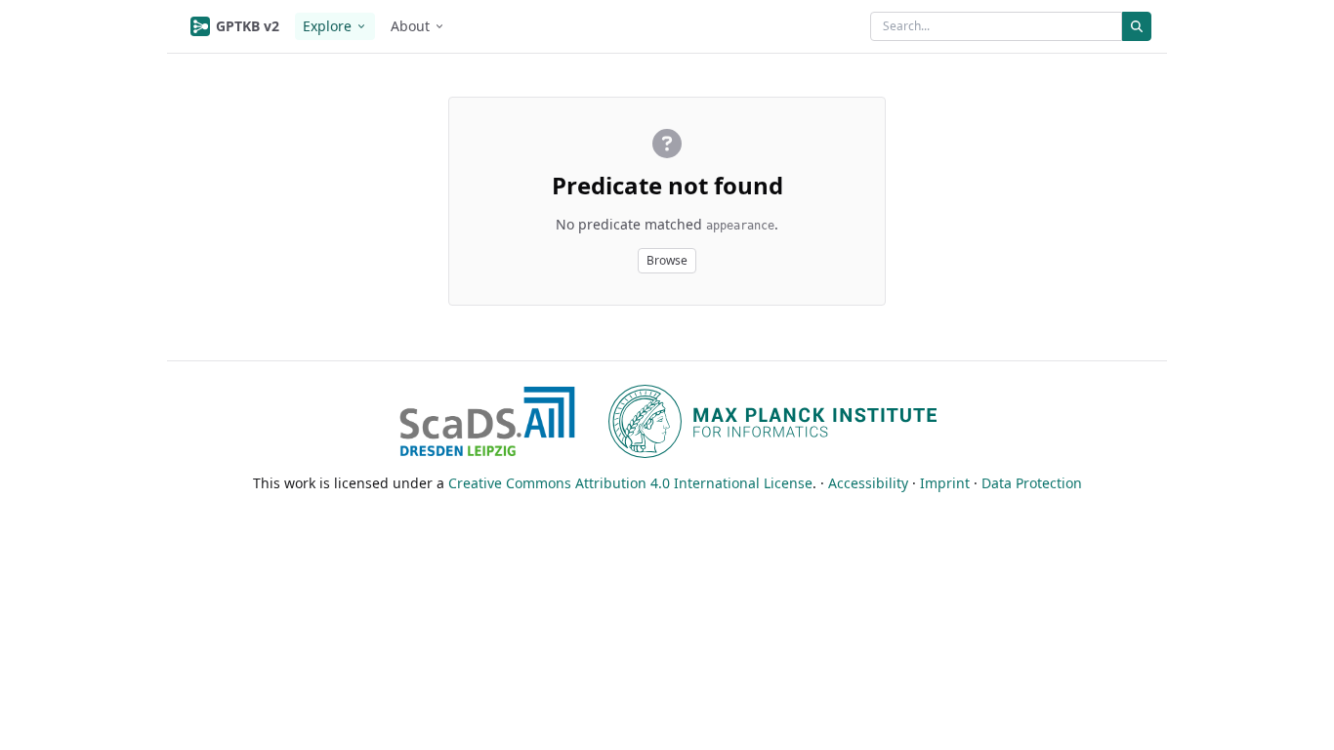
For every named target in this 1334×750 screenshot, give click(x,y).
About (410, 26)
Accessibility (868, 483)
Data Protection (1031, 483)
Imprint (945, 483)
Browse (667, 260)
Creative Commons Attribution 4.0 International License (630, 483)
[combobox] (996, 26)
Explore (327, 26)
